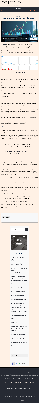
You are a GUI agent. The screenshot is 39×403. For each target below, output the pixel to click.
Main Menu (20, 8)
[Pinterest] (34, 11)
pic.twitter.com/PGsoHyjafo (19, 151)
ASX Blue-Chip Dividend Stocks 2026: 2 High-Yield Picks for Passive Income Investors (18, 259)
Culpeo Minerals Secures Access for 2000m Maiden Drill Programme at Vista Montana (19, 282)
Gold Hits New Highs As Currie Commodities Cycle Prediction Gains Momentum (18, 334)
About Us (12, 388)
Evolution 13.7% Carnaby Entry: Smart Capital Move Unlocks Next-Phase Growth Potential (19, 268)
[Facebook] (30, 11)
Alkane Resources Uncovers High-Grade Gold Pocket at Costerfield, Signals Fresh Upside (19, 317)
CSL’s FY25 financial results (23, 129)
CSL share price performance (19, 72)
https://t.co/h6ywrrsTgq (25, 149)
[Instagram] (33, 11)
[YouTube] (35, 11)
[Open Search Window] (1, 10)
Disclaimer (3, 211)
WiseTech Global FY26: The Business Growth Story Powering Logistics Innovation (18, 295)
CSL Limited (3, 44)
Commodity (20, 388)
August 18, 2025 (16, 153)
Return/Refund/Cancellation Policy (17, 390)
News (16, 388)
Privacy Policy (29, 388)
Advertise (8, 388)
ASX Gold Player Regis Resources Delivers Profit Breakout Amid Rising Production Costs (19, 344)
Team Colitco (14, 216)
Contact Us (24, 388)
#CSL (33, 149)
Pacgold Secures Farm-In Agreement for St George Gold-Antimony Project (19, 182)
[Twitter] (31, 11)
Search (26, 229)
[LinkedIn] (37, 11)
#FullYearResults (7, 151)
